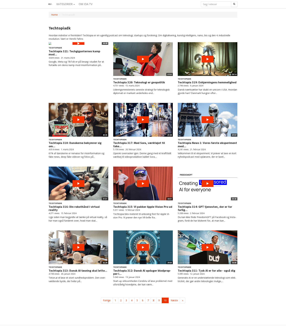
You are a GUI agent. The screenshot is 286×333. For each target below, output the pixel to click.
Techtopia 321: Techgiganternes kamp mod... (74, 52)
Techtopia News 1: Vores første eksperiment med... (207, 144)
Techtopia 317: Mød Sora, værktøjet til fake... (139, 144)
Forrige (107, 300)
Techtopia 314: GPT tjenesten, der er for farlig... (205, 208)
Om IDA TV (86, 4)
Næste (174, 300)
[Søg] (234, 4)
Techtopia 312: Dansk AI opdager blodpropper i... (142, 272)
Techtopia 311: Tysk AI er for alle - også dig (206, 270)
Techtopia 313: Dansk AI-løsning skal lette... (78, 270)
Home (54, 14)
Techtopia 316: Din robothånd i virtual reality (74, 208)
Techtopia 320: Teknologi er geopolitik (139, 82)
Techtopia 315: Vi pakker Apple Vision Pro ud (142, 207)
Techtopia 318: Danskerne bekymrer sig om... (75, 144)
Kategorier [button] (64, 4)
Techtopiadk (55, 47)
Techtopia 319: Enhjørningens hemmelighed (207, 82)
